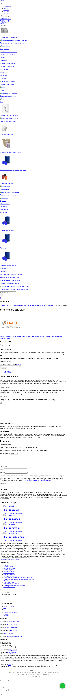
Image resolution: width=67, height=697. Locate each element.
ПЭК (4, 608)
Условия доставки (9, 568)
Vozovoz (6, 615)
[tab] (35, 371)
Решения (6, 10)
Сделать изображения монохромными (12, 681)
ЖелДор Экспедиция (10, 612)
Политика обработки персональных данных (17, 577)
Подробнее (18, 513)
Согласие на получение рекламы (14, 585)
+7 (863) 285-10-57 (13, 621)
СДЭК (5, 609)
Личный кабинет (8, 566)
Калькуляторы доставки (11, 576)
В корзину (3, 368)
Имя (2, 469)
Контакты (6, 13)
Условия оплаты (8, 571)
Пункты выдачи (8, 569)
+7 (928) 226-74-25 (13, 624)
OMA (9, 665)
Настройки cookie (9, 587)
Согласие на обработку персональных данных (18, 579)
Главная (2, 305)
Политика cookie (8, 582)
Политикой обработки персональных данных (37, 480)
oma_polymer (12, 650)
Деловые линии (8, 606)
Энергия (6, 614)
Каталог (6, 8)
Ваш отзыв (4, 466)
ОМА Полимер (9, 633)
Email (2, 472)
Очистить (19, 364)
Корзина (6, 11)
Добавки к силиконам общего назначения (40, 305)
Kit (4, 611)
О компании (7, 7)
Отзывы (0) (7, 372)
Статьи (5, 565)
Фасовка (3, 364)
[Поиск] (1, 294)
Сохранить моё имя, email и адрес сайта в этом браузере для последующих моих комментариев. (33, 476)
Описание (6, 371)
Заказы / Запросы (9, 574)
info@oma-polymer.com (14, 636)
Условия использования (11, 584)
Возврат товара (8, 573)
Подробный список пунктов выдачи (9, 559)
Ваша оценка (4, 453)
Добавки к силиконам (19, 305)
